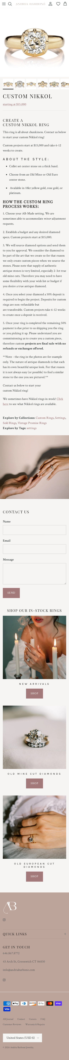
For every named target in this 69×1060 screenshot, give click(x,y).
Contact (21, 1019)
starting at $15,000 (14, 104)
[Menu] (4, 4)
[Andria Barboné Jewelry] (31, 4)
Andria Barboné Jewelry (21, 1047)
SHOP (34, 693)
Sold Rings (9, 423)
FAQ (43, 1019)
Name (7, 521)
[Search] (12, 4)
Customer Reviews (12, 1024)
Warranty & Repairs (35, 1024)
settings (31, 428)
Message (8, 560)
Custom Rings (45, 418)
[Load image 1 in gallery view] (34, 42)
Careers (32, 1019)
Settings (60, 418)
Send (11, 593)
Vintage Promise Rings (32, 423)
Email (6, 541)
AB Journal (8, 1019)
